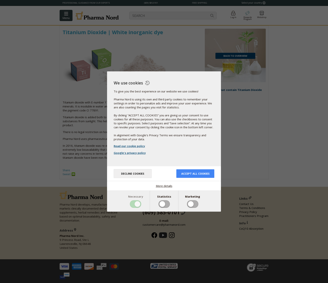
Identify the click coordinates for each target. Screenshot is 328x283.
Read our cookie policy (129, 146)
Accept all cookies (195, 173)
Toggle (135, 204)
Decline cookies (132, 173)
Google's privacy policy (130, 153)
